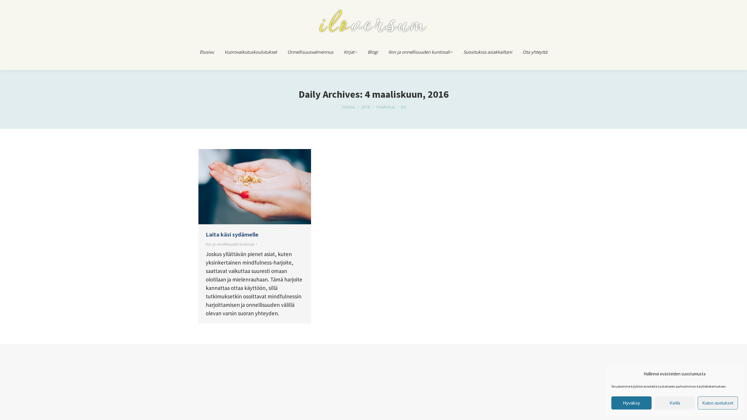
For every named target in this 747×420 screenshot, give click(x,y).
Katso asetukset (717, 402)
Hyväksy (631, 402)
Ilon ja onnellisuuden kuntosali (230, 244)
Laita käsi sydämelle (232, 234)
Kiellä (675, 402)
